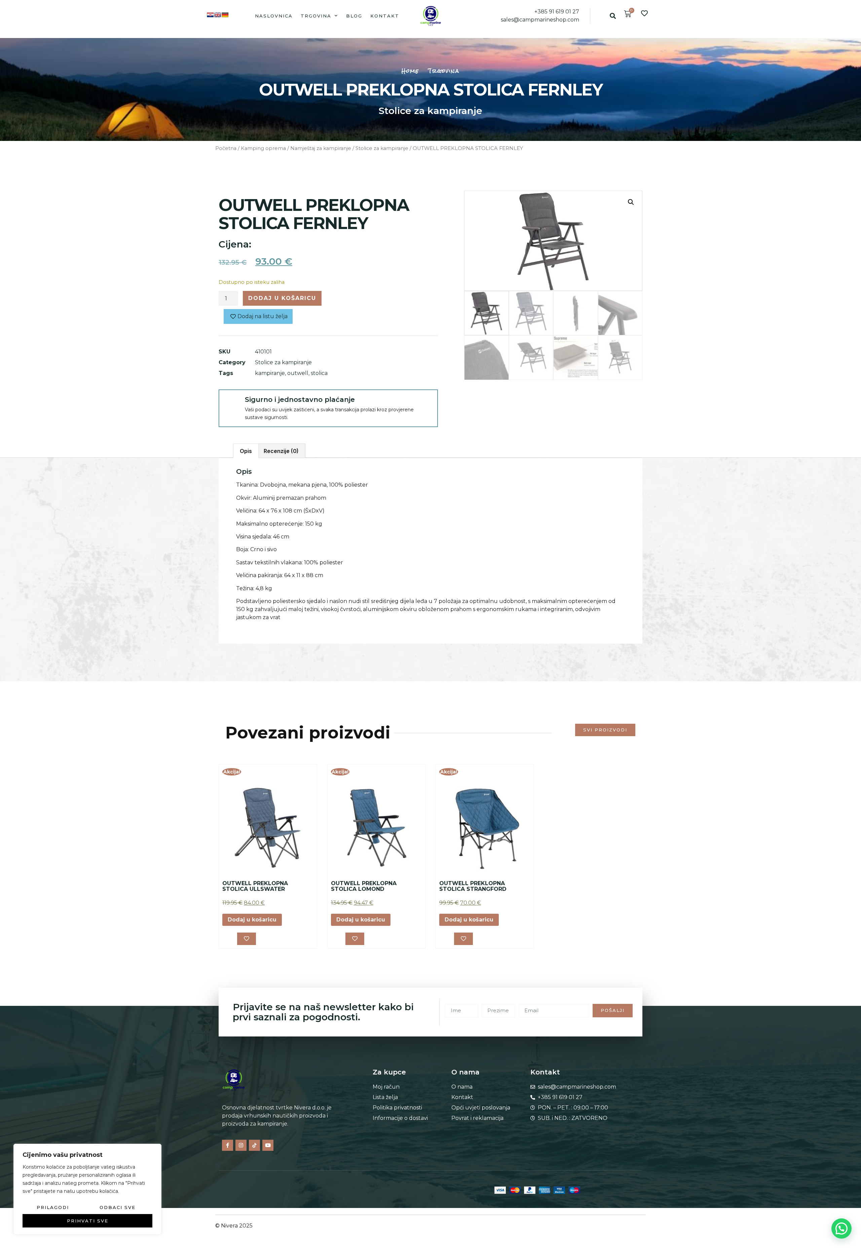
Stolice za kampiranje (430, 110)
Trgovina (316, 15)
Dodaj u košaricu (282, 298)
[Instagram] (241, 1145)
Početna (225, 148)
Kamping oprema (263, 148)
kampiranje (270, 373)
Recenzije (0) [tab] (281, 451)
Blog (354, 15)
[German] (225, 14)
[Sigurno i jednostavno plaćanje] (231, 402)
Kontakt (384, 15)
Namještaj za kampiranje (320, 148)
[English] (217, 14)
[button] (612, 15)
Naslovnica (274, 15)
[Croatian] (210, 14)
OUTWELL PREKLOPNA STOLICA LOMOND (364, 886)
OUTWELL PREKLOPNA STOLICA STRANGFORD (473, 886)
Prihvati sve (87, 1220)
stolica (319, 373)
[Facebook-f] (227, 1145)
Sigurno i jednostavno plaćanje (300, 399)
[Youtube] (267, 1145)
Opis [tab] (246, 451)
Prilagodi (53, 1207)
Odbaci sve (118, 1207)
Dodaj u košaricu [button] (252, 919)
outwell (297, 373)
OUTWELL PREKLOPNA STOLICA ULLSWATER (255, 886)
